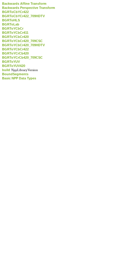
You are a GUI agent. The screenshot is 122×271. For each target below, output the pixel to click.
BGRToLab (10, 24)
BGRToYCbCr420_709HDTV (23, 45)
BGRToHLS (11, 20)
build (6, 70)
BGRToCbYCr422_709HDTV (23, 16)
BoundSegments (15, 74)
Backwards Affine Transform (24, 3)
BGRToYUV (11, 61)
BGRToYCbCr (12, 28)
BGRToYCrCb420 (15, 53)
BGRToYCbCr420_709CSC (22, 41)
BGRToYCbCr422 (15, 49)
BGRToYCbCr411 (15, 32)
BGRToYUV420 (13, 66)
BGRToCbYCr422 (15, 12)
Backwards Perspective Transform (28, 7)
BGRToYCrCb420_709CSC (22, 57)
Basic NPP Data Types (19, 78)
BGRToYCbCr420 (15, 37)
